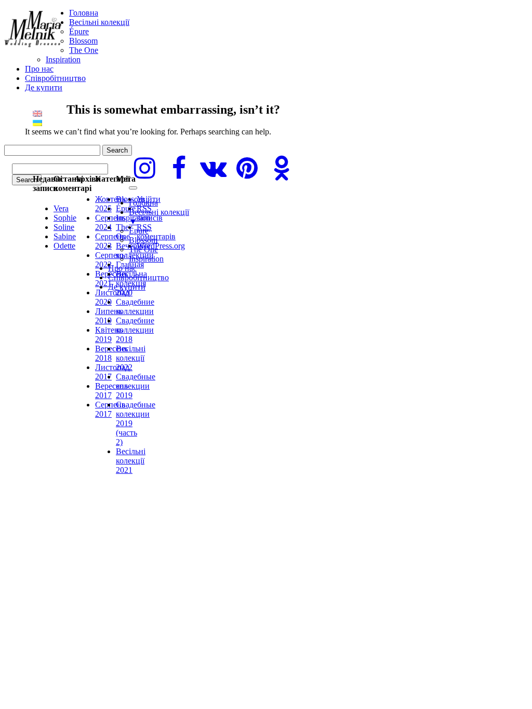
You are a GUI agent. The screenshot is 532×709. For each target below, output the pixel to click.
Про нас (39, 68)
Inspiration (63, 59)
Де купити (43, 87)
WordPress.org (161, 245)
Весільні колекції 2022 (130, 358)
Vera (61, 208)
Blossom (83, 40)
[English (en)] (37, 112)
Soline (64, 227)
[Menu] (133, 187)
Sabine (65, 236)
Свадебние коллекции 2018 (135, 330)
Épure (79, 31)
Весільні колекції (99, 22)
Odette (64, 245)
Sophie (65, 217)
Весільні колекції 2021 (130, 460)
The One (83, 50)
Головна (83, 12)
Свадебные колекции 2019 (135, 386)
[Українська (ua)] (37, 122)
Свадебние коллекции (135, 306)
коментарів (156, 232)
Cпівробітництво (55, 78)
